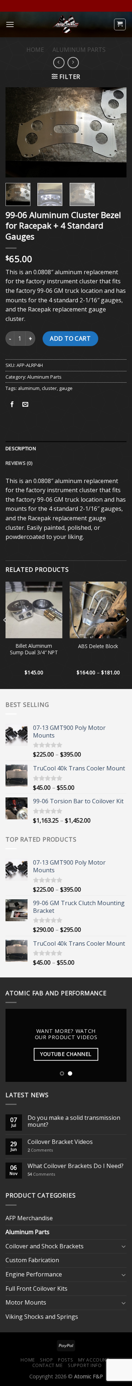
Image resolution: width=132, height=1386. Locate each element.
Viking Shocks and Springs (42, 1317)
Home (35, 50)
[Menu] (10, 24)
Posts (65, 1360)
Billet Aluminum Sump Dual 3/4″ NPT (34, 649)
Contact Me (47, 1365)
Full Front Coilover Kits (36, 1288)
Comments (40, 1150)
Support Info (85, 1365)
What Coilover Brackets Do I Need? (75, 1166)
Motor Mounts (26, 1302)
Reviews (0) (19, 463)
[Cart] (120, 24)
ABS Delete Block (98, 646)
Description (21, 448)
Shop (46, 1360)
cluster (49, 388)
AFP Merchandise (29, 1218)
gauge (66, 388)
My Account (94, 1360)
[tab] (66, 448)
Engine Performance (34, 1274)
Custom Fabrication (32, 1260)
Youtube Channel (65, 1053)
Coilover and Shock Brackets (45, 1246)
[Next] (114, 132)
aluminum (29, 388)
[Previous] (17, 132)
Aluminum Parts (79, 50)
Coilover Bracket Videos (60, 1141)
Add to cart (70, 338)
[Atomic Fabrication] (66, 24)
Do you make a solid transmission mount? (73, 1121)
